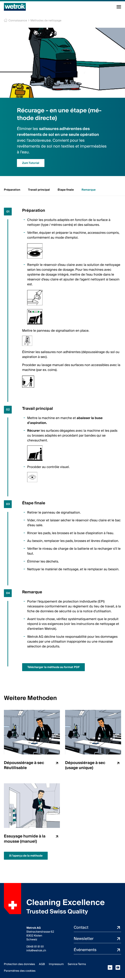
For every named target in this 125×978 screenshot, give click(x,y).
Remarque (89, 190)
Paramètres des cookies (19, 971)
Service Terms (77, 964)
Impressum (56, 964)
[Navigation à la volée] (119, 7)
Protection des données (19, 964)
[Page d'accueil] (15, 7)
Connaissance (17, 20)
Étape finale (66, 190)
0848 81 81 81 (35, 947)
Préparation (12, 190)
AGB (42, 964)
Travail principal (39, 190)
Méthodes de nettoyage (45, 20)
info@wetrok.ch (36, 951)
